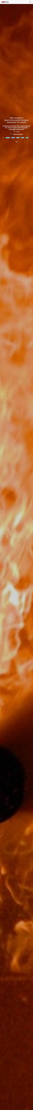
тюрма (27, 137)
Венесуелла (7, 137)
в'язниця (13, 137)
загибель (18, 137)
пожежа (22, 137)
